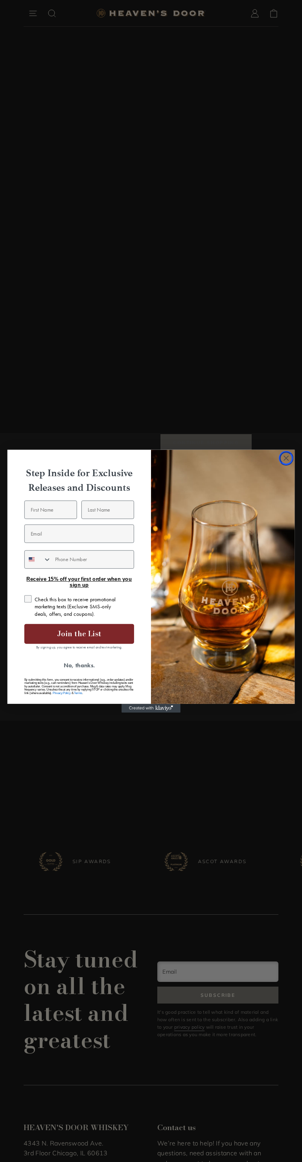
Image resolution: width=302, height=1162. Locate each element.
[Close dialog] (286, 458)
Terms (78, 692)
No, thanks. (79, 665)
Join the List (79, 633)
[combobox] (38, 559)
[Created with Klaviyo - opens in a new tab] (151, 707)
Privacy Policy (62, 692)
